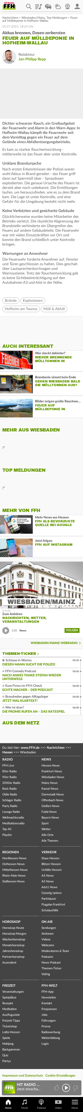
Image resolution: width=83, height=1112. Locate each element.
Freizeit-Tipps (11, 1020)
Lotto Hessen (11, 1032)
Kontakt (47, 1003)
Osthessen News (13, 864)
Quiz (5, 1055)
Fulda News (49, 811)
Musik (24, 1108)
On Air (47, 922)
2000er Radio (11, 783)
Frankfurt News (52, 771)
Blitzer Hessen (51, 864)
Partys (6, 1061)
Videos (46, 939)
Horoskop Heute (13, 928)
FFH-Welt (49, 985)
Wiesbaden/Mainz (33, 17)
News (46, 759)
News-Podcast (51, 962)
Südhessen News (13, 881)
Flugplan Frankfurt (53, 904)
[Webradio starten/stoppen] (66, 1088)
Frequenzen (49, 1009)
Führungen (49, 1020)
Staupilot (48, 5)
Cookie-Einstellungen (60, 1075)
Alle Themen (50, 840)
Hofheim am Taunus (21, 309)
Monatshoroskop (13, 945)
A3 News (48, 875)
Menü (74, 1108)
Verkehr (49, 852)
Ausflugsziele (11, 1015)
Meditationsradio (13, 823)
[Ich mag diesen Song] (57, 1088)
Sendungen (49, 928)
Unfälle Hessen (52, 870)
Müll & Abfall (54, 309)
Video (58, 1108)
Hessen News (51, 765)
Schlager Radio (11, 800)
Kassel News (50, 788)
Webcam (67, 5)
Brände (11, 300)
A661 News (49, 887)
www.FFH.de (30, 747)
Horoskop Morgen (14, 933)
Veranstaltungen (13, 991)
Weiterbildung (51, 1038)
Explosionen (33, 300)
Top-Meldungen (57, 17)
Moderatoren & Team (55, 951)
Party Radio (9, 806)
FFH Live (8, 765)
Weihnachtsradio (13, 817)
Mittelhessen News (15, 870)
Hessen (7, 752)
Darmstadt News (53, 794)
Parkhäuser (49, 898)
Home (8, 1108)
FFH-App (47, 991)
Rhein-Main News (14, 875)
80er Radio (9, 771)
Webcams (48, 945)
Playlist (38, 5)
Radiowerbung (51, 1032)
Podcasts (47, 956)
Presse (46, 1026)
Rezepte (7, 1003)
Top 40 (6, 829)
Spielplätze (9, 997)
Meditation (9, 1009)
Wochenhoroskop (13, 939)
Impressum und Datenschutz (22, 1075)
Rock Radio (9, 788)
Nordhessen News (14, 858)
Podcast (41, 1108)
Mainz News (50, 783)
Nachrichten (10, 17)
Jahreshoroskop (12, 951)
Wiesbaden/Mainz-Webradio (54, 643)
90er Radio (9, 777)
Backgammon (11, 1049)
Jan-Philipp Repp (32, 59)
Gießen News (50, 806)
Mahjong (8, 1043)
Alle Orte (47, 835)
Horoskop (11, 922)
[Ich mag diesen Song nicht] (75, 1088)
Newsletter (49, 997)
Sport (45, 823)
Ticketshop (9, 1026)
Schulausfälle (50, 910)
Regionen (10, 852)
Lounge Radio (11, 811)
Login (45, 1043)
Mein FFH (77, 5)
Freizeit (8, 985)
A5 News (48, 881)
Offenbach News (52, 800)
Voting (46, 974)
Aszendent (9, 962)
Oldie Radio (9, 794)
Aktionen (47, 933)
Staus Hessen (50, 858)
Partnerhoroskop (13, 956)
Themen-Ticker (19, 653)
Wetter (57, 5)
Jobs (44, 1015)
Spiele (6, 1038)
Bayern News (50, 817)
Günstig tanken (52, 893)
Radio (7, 759)
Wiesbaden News (53, 777)
